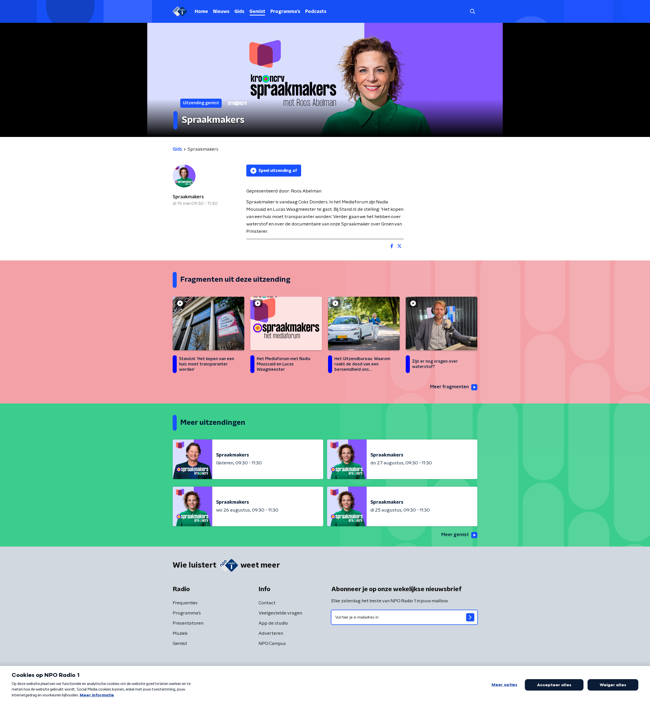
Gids (239, 11)
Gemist (257, 11)
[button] (472, 11)
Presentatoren (188, 623)
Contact (266, 603)
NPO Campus (272, 643)
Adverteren (270, 633)
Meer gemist (455, 535)
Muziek (180, 633)
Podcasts (315, 11)
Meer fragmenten (449, 387)
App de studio (273, 623)
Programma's (285, 11)
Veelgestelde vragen (280, 613)
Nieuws (221, 11)
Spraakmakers (188, 197)
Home (201, 11)
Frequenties (185, 603)
